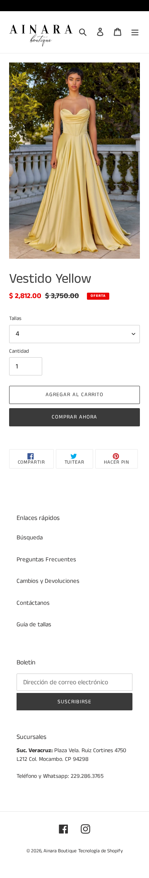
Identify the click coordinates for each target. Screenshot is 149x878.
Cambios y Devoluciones (48, 581)
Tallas (15, 318)
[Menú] (135, 32)
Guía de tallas (34, 624)
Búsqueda (30, 537)
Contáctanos (33, 603)
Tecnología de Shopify (100, 850)
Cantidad (19, 351)
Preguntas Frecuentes (46, 559)
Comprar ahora (75, 417)
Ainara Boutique (60, 850)
